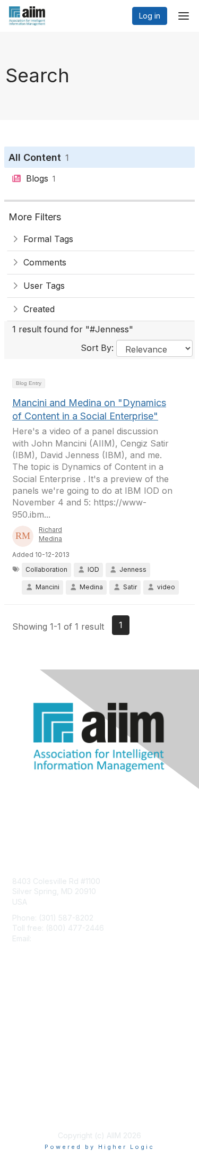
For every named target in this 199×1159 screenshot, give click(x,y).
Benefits (26, 1018)
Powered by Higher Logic (99, 1147)
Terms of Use (35, 1109)
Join (19, 1007)
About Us (28, 1098)
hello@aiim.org (59, 938)
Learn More (32, 1028)
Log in (149, 15)
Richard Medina (50, 534)
